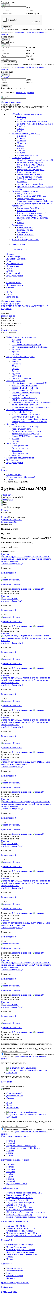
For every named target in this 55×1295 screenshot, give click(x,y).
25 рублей (21, 119)
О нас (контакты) (14, 282)
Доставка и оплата (14, 263)
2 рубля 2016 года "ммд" (12, 1007)
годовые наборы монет (27, 155)
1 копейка (21, 136)
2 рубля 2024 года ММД (12, 767)
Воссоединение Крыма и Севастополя (34, 203)
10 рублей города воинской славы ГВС (35, 160)
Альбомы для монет (21, 157)
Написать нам (12, 266)
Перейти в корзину (9, 330)
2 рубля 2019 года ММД (12, 809)
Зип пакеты (22, 232)
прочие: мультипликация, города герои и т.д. (32, 407)
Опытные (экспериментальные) (31, 213)
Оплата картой (13, 273)
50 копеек (21, 143)
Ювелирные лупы (25, 235)
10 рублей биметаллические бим (32, 121)
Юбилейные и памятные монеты (27, 114)
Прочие (20, 222)
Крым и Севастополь (26, 172)
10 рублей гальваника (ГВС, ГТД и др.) (35, 124)
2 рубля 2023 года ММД (12, 927)
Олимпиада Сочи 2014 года (29, 174)
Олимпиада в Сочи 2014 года (30, 198)
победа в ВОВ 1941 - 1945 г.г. (30, 165)
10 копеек (21, 141)
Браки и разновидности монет (25, 239)
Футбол (20, 220)
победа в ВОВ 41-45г (26, 194)
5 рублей (21, 126)
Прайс (9, 268)
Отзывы (10, 287)
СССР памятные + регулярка (30, 177)
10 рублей (21, 153)
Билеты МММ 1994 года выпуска (32, 218)
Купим (9, 271)
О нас (9, 261)
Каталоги (21, 237)
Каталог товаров (13, 256)
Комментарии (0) (9, 522)
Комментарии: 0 (8, 573)
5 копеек (21, 138)
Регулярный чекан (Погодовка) (26, 133)
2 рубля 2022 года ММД (12, 564)
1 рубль (20, 131)
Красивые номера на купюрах (30, 215)
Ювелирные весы (25, 227)
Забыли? (5, 77)
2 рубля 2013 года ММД (12, 888)
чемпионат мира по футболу (30, 184)
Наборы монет (18, 244)
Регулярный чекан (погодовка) (31, 169)
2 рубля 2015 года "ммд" (12, 846)
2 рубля (20, 128)
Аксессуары (17, 225)
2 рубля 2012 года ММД (12, 685)
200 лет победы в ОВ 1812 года (31, 196)
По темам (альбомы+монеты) (25, 191)
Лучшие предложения (16, 259)
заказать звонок (8, 316)
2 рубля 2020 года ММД (12, 970)
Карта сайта (6, 1082)
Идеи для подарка (20, 249)
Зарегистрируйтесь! (25, 92)
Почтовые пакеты (25, 230)
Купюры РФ (17, 206)
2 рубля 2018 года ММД (12, 643)
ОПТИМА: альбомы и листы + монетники (31, 402)
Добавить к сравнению (11, 519)
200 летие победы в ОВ (27, 167)
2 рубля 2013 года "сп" (11, 601)
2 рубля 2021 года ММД (12, 727)
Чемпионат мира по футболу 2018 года (35, 201)
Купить (4, 510)
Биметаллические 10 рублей (30, 162)
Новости (10, 254)
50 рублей (21, 116)
